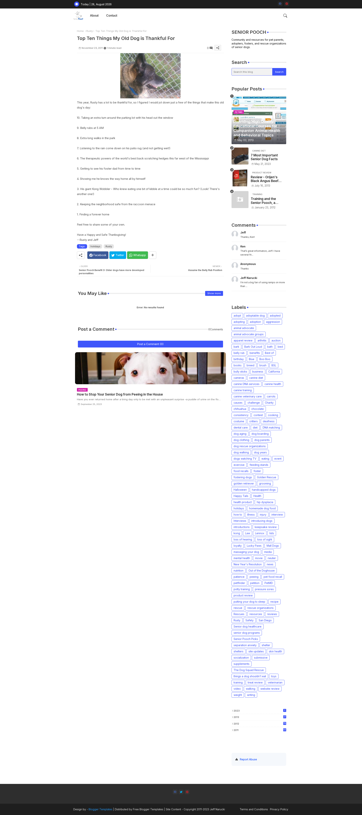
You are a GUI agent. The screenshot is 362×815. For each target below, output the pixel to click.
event (277, 458)
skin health (275, 651)
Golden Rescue (266, 477)
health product (243, 502)
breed (250, 365)
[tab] (94, 15)
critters (253, 421)
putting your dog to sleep (249, 601)
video (237, 688)
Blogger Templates (100, 809)
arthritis (262, 340)
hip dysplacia (265, 502)
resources (255, 614)
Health (257, 495)
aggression (273, 321)
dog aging (240, 433)
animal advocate (244, 328)
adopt (237, 315)
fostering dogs (243, 477)
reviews (272, 614)
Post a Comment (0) (150, 344)
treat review (255, 682)
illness (251, 514)
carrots (271, 396)
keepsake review (266, 527)
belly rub (239, 352)
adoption (255, 321)
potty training (242, 589)
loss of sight (264, 539)
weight (238, 694)
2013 (260, 717)
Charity (269, 402)
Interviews (240, 520)
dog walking (241, 452)
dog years (260, 452)
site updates (256, 651)
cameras (239, 377)
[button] (285, 15)
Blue (251, 359)
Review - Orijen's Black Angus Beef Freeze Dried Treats (266, 179)
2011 (260, 730)
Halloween (240, 489)
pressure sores (264, 589)
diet (255, 427)
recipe (274, 601)
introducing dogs (261, 520)
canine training (243, 390)
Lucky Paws (254, 545)
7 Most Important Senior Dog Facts (264, 157)
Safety (249, 620)
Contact (111, 15)
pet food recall (273, 576)
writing (251, 694)
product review (243, 595)
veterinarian (275, 682)
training (238, 682)
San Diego (265, 620)
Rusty (89, 30)
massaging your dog (246, 551)
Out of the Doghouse (261, 570)
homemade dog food (262, 508)
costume (239, 421)
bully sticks (240, 371)
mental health (242, 558)
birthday (239, 359)
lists (271, 533)
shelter (266, 645)
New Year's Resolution (248, 564)
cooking (273, 415)
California (274, 371)
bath (270, 346)
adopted (275, 315)
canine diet (256, 377)
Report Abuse (248, 759)
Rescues (239, 614)
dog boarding (260, 433)
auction (276, 340)
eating (265, 458)
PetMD (269, 583)
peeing (254, 576)
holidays (95, 246)
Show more (214, 293)
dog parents (262, 440)
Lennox (259, 533)
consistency (241, 415)
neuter (272, 558)
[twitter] (181, 792)
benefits (255, 352)
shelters (238, 651)
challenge (254, 402)
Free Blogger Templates (148, 809)
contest (258, 415)
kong (237, 533)
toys (273, 676)
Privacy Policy (279, 809)
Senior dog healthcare (248, 626)
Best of (269, 352)
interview (277, 514)
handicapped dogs (264, 489)
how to (238, 514)
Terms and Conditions (254, 809)
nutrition (238, 570)
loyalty (238, 545)
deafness (269, 421)
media (268, 551)
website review (269, 688)
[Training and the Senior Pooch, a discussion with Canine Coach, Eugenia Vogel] (240, 199)
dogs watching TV (245, 458)
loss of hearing (243, 539)
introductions (242, 527)
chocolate (257, 408)
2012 (260, 723)
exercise (239, 464)
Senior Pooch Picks (246, 639)
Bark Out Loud (253, 346)
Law (247, 533)
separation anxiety (245, 645)
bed (280, 346)
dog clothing (241, 440)
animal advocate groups (249, 334)
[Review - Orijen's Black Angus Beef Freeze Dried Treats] (240, 177)
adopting (239, 321)
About (94, 15)
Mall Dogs (273, 545)
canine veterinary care (248, 396)
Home (80, 30)
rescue (238, 607)
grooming (265, 483)
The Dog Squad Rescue (249, 670)
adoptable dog (255, 315)
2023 (259, 710)
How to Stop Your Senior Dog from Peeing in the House (120, 394)
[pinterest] (286, 4)
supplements (241, 663)
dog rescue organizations (250, 446)
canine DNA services (246, 384)
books (238, 365)
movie (259, 558)
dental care (241, 427)
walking (250, 688)
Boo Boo (264, 359)
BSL (274, 365)
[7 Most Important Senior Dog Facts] (240, 156)
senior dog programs (247, 632)
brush (262, 365)
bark (236, 346)
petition (254, 583)
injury (263, 514)
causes (238, 402)
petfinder (239, 583)
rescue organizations (260, 607)
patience (239, 576)
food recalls (241, 471)
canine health (273, 384)
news (270, 564)
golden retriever (244, 483)
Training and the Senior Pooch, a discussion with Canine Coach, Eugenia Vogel (263, 201)
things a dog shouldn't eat (250, 676)
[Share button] (152, 255)
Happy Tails (241, 495)
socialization (241, 657)
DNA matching (271, 427)
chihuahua (240, 408)
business (257, 371)
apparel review (243, 340)
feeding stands (259, 464)
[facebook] (280, 4)
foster (257, 471)
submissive (261, 657)
